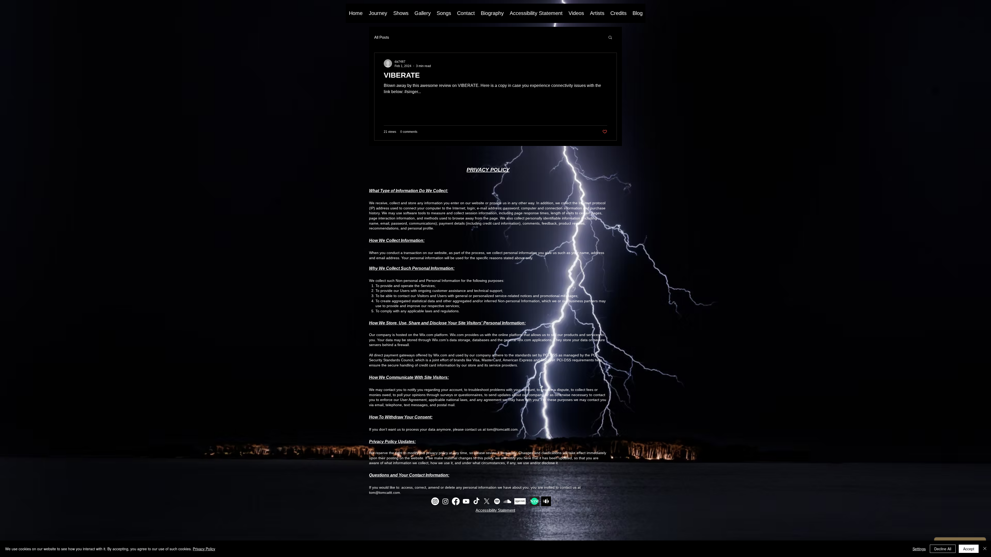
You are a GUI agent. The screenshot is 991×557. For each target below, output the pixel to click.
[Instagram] (435, 501)
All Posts (381, 37)
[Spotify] (497, 501)
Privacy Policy (204, 548)
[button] (610, 37)
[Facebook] (456, 501)
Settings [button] (919, 548)
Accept (968, 548)
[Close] (985, 549)
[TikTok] (476, 501)
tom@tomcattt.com (502, 429)
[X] (487, 501)
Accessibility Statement (495, 510)
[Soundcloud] (507, 501)
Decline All (942, 548)
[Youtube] (466, 501)
